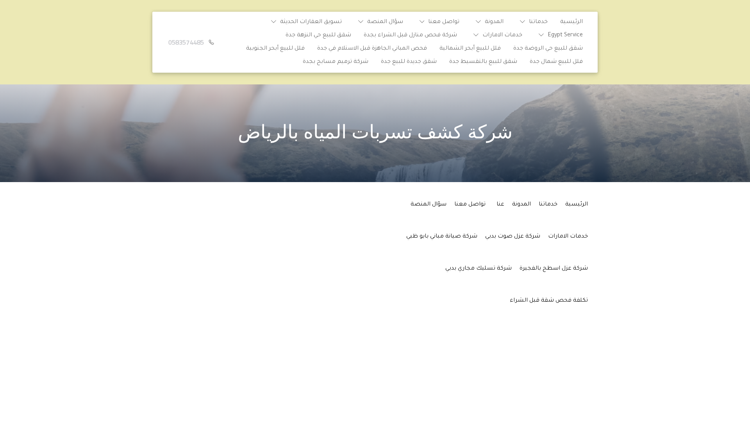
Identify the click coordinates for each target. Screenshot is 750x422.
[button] (532, 22)
